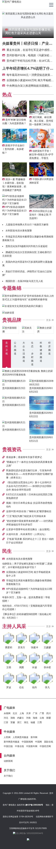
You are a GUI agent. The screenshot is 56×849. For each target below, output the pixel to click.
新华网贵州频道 (11, 741)
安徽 (12, 722)
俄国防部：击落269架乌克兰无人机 (24, 281)
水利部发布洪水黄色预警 (19, 230)
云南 (42, 718)
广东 (35, 713)
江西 (39, 722)
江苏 (6, 722)
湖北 (26, 722)
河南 (28, 718)
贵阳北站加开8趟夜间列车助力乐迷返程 (26, 246)
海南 (35, 718)
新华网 (34, 737)
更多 (49, 320)
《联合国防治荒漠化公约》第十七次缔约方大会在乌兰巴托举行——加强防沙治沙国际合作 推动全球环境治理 (29, 486)
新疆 (48, 718)
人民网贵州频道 (20, 737)
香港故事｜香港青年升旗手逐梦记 (24, 457)
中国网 (38, 741)
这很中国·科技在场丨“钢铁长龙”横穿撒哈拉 (28, 511)
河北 (6, 718)
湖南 (12, 718)
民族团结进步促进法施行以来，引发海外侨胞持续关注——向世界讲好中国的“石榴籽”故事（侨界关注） (29, 474)
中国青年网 (31, 746)
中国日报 (8, 746)
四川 (48, 713)
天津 (28, 713)
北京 (15, 713)
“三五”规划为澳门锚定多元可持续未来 (26, 516)
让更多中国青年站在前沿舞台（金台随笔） (29, 529)
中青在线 (19, 746)
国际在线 (48, 741)
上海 (21, 713)
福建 (33, 722)
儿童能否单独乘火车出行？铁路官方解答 (27, 224)
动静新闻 (8, 761)
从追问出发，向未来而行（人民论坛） (26, 534)
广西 (42, 713)
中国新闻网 (27, 741)
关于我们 (8, 776)
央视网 (7, 713)
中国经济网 (45, 746)
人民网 (7, 737)
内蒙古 (20, 718)
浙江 (19, 722)
